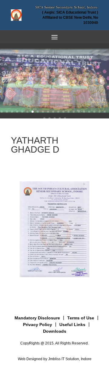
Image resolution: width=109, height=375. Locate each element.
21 (105, 112)
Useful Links (72, 324)
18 (89, 112)
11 (53, 112)
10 (48, 112)
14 (69, 112)
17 (84, 112)
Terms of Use (80, 318)
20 (99, 112)
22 (44, 118)
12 (58, 112)
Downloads (54, 331)
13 (63, 112)
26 (65, 118)
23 (49, 118)
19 (94, 112)
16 (79, 112)
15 (74, 112)
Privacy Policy (37, 324)
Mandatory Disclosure (37, 318)
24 (55, 118)
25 (60, 118)
